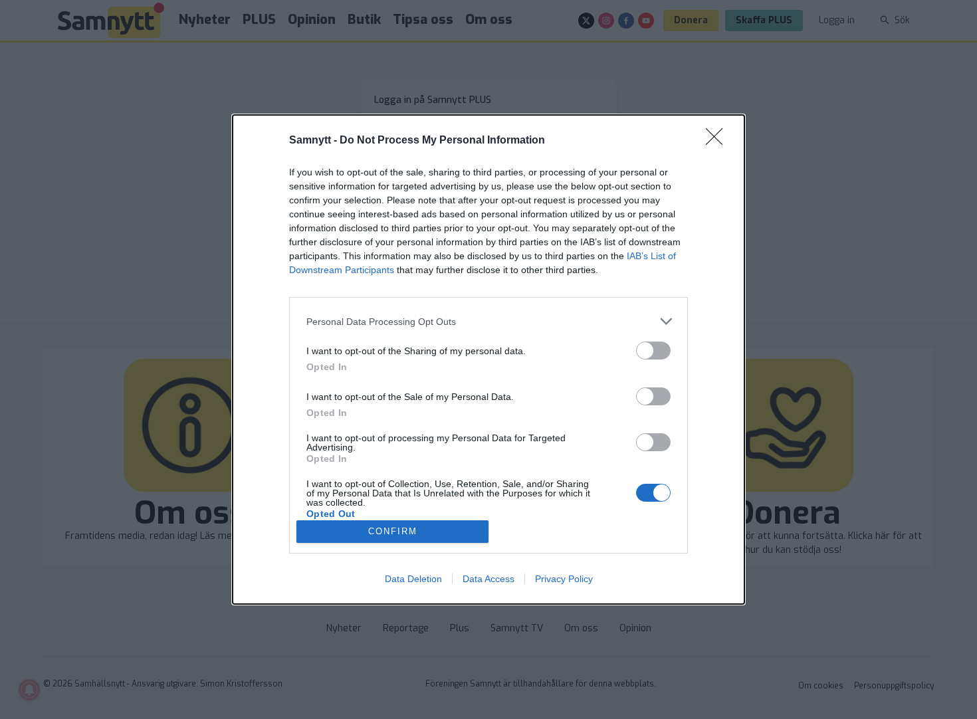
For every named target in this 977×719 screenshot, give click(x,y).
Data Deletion (413, 578)
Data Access (488, 578)
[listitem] (488, 321)
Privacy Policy (564, 578)
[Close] (718, 141)
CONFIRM (392, 531)
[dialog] (488, 359)
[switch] (653, 351)
